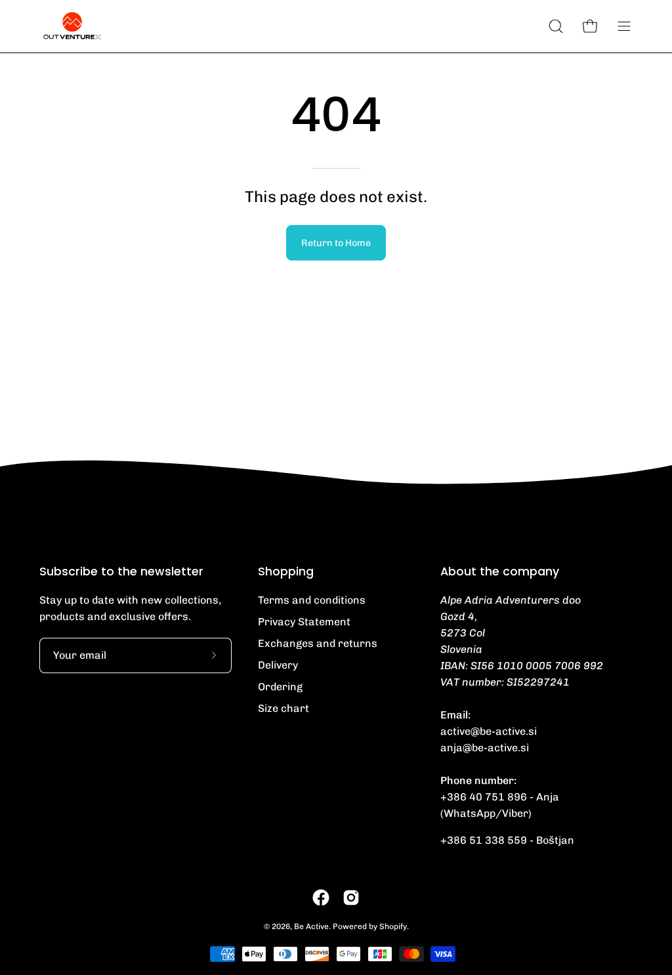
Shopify (393, 926)
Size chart (283, 708)
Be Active (311, 926)
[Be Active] (72, 26)
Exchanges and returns (317, 643)
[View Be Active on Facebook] (321, 897)
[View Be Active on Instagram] (351, 897)
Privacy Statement (304, 621)
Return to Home (336, 243)
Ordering (280, 686)
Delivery (278, 665)
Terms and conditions (312, 600)
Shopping (286, 571)
